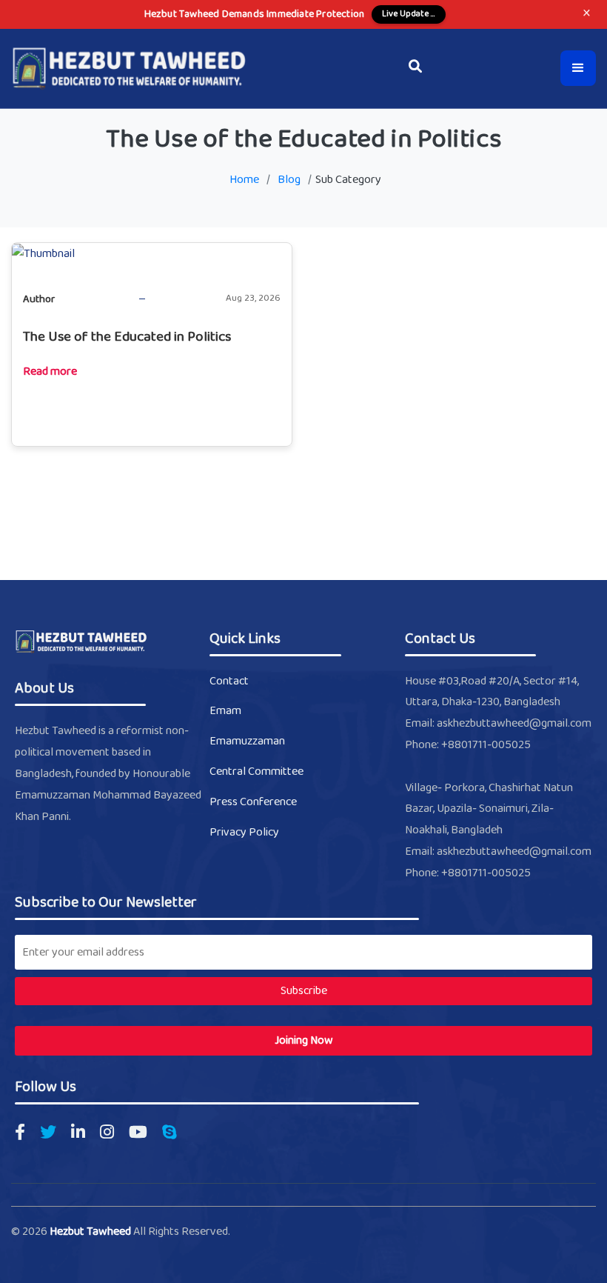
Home (244, 180)
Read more (50, 372)
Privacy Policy (244, 832)
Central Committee (256, 772)
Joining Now (304, 1040)
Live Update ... (408, 14)
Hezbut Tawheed (91, 1232)
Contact (229, 681)
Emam (225, 711)
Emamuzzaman (247, 741)
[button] (578, 68)
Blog (289, 180)
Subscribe (304, 991)
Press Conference (253, 802)
